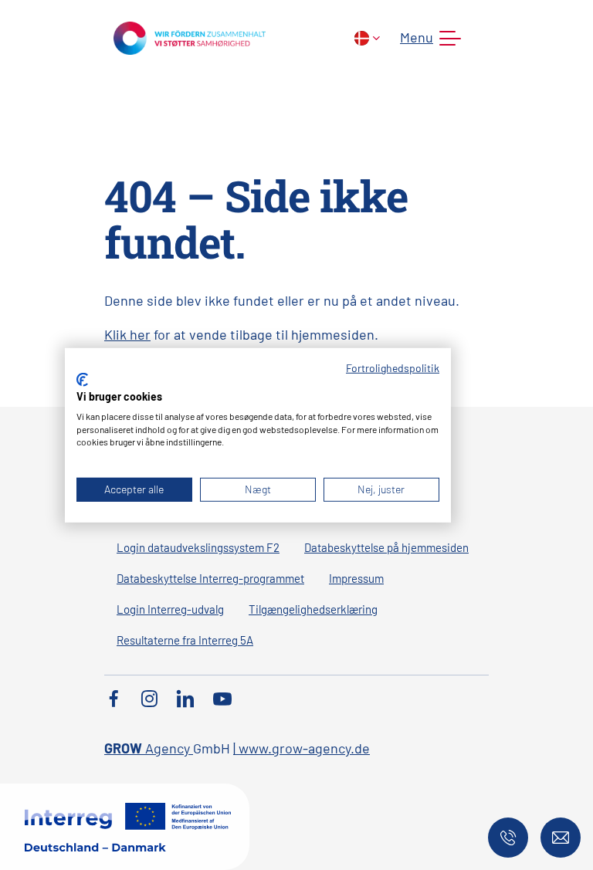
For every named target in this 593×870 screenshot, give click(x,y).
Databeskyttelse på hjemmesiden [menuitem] (386, 547)
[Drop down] (367, 38)
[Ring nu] (508, 838)
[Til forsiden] (190, 36)
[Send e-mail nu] (560, 838)
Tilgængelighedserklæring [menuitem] (313, 609)
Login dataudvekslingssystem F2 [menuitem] (198, 547)
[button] (427, 38)
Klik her (127, 334)
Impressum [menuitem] (356, 578)
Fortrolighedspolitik (392, 367)
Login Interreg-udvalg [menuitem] (170, 609)
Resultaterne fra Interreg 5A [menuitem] (185, 640)
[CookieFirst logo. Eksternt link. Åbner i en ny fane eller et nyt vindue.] (82, 380)
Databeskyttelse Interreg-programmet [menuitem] (210, 578)
